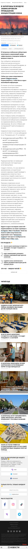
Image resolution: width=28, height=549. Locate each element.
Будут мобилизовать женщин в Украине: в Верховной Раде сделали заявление (15, 255)
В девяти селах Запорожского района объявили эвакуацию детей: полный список (15, 262)
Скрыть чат (14, 272)
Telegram (15, 474)
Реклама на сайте (14, 526)
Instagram (4, 231)
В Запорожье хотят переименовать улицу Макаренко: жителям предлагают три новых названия (13, 417)
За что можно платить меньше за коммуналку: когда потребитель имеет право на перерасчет (13, 388)
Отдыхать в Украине (5, 2)
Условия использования (13, 522)
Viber (10, 231)
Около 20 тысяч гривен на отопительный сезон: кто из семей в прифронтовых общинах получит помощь (14, 447)
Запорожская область (17, 2)
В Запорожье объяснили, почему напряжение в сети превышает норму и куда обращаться (13, 365)
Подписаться (15, 494)
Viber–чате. (15, 239)
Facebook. (16, 231)
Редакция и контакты (14, 524)
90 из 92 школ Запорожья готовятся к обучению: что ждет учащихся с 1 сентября (15, 247)
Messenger (15, 478)
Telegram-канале (11, 78)
